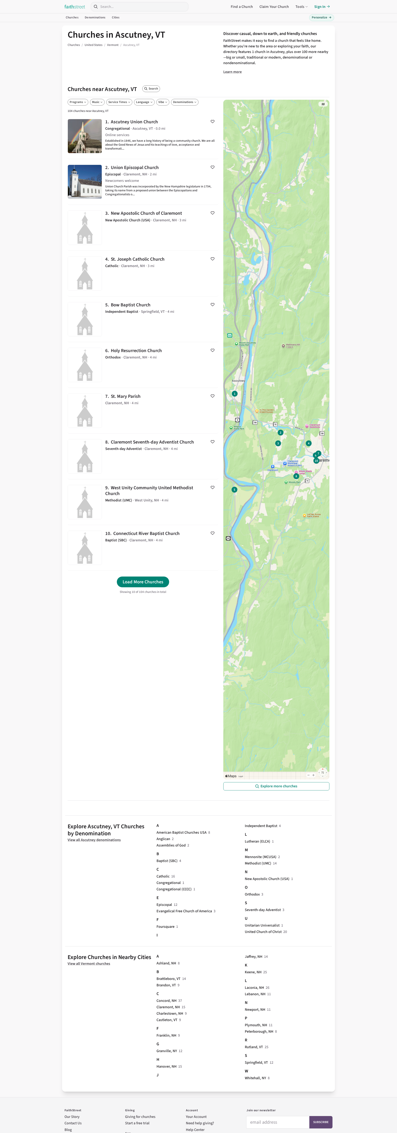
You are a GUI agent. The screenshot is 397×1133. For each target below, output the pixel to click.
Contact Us (73, 1123)
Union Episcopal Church (143, 182)
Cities (116, 17)
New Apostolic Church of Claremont (143, 227)
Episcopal (164, 904)
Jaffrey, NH (253, 956)
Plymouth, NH (256, 1025)
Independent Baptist (261, 825)
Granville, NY (167, 1051)
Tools (299, 6)
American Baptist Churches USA (182, 832)
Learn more (232, 71)
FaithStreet (75, 6)
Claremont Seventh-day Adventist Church (143, 456)
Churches (72, 17)
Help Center (195, 1129)
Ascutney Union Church (143, 136)
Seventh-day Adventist (263, 909)
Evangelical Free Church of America (184, 911)
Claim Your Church (274, 6)
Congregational (169, 882)
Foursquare (166, 926)
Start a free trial (137, 1123)
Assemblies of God (171, 845)
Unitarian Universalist (262, 925)
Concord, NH (167, 1000)
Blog (68, 1129)
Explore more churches (279, 786)
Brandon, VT (166, 985)
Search (153, 88)
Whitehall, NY (255, 1078)
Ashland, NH (166, 963)
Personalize (321, 17)
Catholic (163, 876)
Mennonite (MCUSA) (260, 857)
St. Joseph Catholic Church (143, 273)
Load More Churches (143, 582)
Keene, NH (253, 972)
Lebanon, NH (255, 994)
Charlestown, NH (170, 1013)
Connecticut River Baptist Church (143, 548)
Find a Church (242, 6)
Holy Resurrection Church (143, 365)
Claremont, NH (168, 1007)
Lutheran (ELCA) (257, 841)
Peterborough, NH (259, 1031)
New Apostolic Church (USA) (267, 878)
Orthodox (252, 894)
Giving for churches (140, 1116)
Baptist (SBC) (167, 860)
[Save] (212, 121)
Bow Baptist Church (143, 319)
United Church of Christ (263, 931)
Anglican (163, 839)
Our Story (72, 1116)
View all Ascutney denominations (94, 840)
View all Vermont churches (89, 963)
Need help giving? (200, 1123)
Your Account (196, 1116)
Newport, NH (255, 1009)
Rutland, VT (254, 1047)
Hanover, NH (167, 1066)
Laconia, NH (254, 987)
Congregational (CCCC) (174, 889)
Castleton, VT (167, 1020)
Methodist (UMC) (258, 863)
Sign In (319, 6)
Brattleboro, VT (169, 978)
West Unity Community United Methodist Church (143, 502)
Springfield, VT (256, 1062)
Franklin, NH (166, 1035)
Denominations (95, 17)
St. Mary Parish (143, 410)
